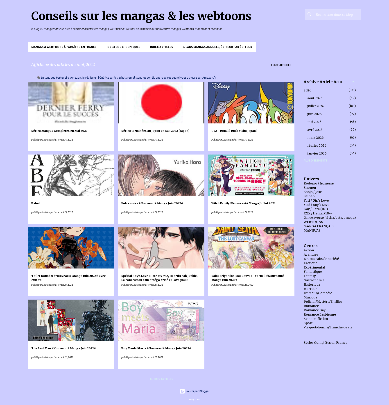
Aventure (311, 255)
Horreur (310, 289)
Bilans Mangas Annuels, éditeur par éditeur (217, 47)
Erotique (310, 263)
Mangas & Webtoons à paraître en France (64, 47)
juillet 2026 (315, 106)
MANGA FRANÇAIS (319, 226)
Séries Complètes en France (325, 343)
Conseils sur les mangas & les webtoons (141, 16)
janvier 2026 (317, 153)
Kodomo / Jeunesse (319, 183)
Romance (311, 306)
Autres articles (161, 379)
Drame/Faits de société (321, 259)
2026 (307, 90)
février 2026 (316, 145)
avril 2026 (315, 130)
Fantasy (310, 276)
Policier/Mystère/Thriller (323, 302)
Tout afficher (281, 65)
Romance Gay (315, 310)
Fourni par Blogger (197, 391)
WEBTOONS (313, 222)
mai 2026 (314, 122)
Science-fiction (316, 319)
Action (309, 250)
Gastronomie (314, 280)
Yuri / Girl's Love (316, 200)
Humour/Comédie (318, 293)
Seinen (309, 196)
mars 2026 (315, 138)
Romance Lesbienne (320, 314)
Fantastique (313, 272)
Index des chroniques (123, 47)
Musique (310, 297)
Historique (312, 284)
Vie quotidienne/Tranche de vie (328, 327)
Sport (308, 323)
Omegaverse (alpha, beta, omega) (330, 218)
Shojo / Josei (313, 192)
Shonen (310, 188)
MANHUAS (312, 230)
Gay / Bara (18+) (316, 209)
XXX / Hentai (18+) (318, 213)
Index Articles (161, 47)
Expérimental (314, 267)
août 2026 (315, 98)
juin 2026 (314, 114)
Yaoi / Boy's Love (316, 205)
